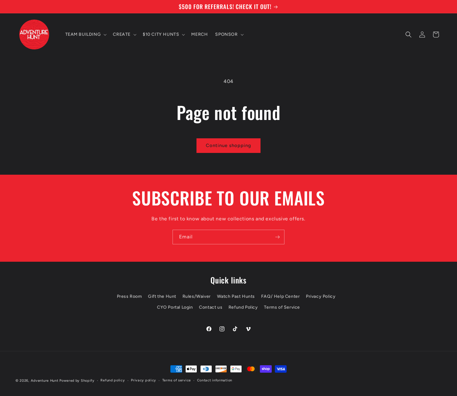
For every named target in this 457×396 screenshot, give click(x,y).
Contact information (214, 380)
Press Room (129, 296)
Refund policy (112, 380)
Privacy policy (143, 380)
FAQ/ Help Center (280, 296)
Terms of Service (282, 307)
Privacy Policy (320, 296)
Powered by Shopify (77, 381)
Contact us (210, 307)
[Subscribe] (277, 237)
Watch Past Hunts (236, 296)
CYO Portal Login (175, 307)
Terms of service (176, 380)
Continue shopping (228, 145)
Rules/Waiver (196, 296)
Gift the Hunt (162, 296)
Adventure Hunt (44, 381)
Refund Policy (243, 307)
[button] (85, 34)
